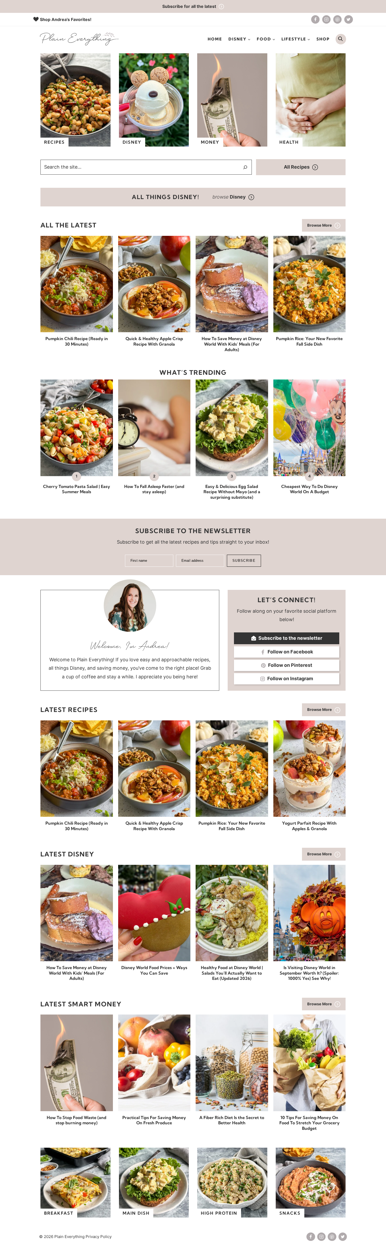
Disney (132, 142)
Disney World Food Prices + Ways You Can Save (154, 970)
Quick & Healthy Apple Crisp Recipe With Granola (154, 341)
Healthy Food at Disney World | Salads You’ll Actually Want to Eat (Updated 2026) (232, 973)
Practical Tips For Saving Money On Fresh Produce (154, 1120)
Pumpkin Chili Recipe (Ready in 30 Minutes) (76, 341)
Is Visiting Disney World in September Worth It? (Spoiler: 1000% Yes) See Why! (309, 973)
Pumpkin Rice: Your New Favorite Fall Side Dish (309, 341)
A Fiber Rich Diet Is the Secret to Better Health (231, 1120)
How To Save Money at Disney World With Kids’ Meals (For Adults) (232, 344)
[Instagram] (326, 19)
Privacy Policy (99, 1236)
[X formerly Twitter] (348, 19)
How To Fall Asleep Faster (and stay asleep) (154, 489)
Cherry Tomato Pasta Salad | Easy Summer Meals (76, 489)
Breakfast (59, 1213)
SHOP (323, 39)
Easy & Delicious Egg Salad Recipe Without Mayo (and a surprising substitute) (232, 492)
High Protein (219, 1213)
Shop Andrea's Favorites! (65, 19)
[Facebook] (315, 19)
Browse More (319, 225)
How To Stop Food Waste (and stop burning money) (76, 1120)
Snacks (290, 1213)
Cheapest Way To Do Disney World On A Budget (309, 489)
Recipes (54, 142)
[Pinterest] (337, 19)
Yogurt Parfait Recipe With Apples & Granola (309, 825)
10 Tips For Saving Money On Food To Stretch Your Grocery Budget (309, 1123)
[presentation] (76, 284)
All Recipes (297, 167)
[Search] (245, 167)
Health (289, 142)
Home (215, 39)
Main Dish (136, 1213)
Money (210, 142)
